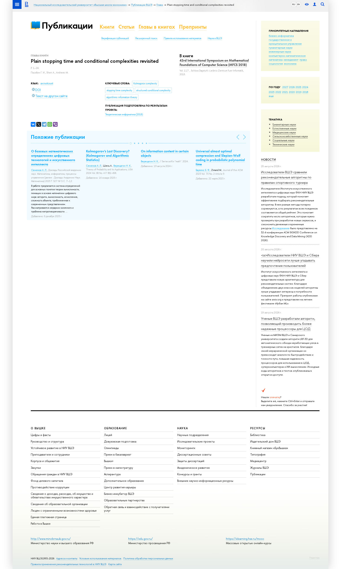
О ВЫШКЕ (38, 428)
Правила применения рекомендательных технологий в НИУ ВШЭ (68, 564)
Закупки (36, 468)
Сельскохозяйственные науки (290, 136)
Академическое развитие (193, 468)
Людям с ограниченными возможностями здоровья (63, 510)
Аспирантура (112, 474)
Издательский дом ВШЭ (265, 441)
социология (276, 63)
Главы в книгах (157, 26)
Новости (268, 159)
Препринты (193, 26)
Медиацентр (258, 461)
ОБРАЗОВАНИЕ (115, 428)
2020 (292, 92)
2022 (278, 92)
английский (47, 83)
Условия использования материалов (100, 558)
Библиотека (257, 435)
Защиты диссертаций (190, 461)
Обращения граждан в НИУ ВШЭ (51, 474)
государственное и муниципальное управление (285, 41)
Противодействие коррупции (50, 487)
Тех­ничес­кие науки (283, 144)
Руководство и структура (47, 441)
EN (298, 4)
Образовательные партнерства (124, 500)
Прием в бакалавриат (117, 454)
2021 (285, 92)
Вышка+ (109, 461)
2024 (305, 87)
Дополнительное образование (124, 481)
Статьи (126, 26)
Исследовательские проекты (196, 441)
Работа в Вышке (41, 523)
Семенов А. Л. (39, 170)
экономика (290, 63)
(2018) (124, 114)
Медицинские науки (284, 132)
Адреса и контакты (66, 558)
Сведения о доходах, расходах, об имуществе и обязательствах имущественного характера (62, 495)
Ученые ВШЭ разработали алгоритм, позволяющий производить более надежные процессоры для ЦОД (288, 323)
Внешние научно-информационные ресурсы (205, 481)
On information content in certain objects (165, 153)
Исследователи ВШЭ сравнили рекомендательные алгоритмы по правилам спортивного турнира (286, 177)
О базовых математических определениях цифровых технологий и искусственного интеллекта (53, 157)
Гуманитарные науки (284, 124)
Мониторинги (186, 448)
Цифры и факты (41, 435)
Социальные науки (283, 140)
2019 (299, 92)
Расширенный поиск (146, 38)
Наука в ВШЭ (215, 38)
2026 (292, 87)
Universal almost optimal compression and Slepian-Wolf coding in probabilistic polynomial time (220, 157)
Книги (107, 26)
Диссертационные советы (194, 454)
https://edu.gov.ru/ (140, 539)
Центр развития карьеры (120, 487)
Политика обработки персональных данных (148, 558)
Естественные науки (284, 128)
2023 (271, 92)
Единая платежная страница (49, 517)
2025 (298, 87)
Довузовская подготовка (120, 441)
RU (293, 4)
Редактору (314, 557)
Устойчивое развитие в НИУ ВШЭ (52, 448)
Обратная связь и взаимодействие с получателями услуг (136, 508)
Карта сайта (115, 564)
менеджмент (291, 59)
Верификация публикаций (115, 38)
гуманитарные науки (280, 47)
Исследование (280, 228)
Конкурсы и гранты (189, 474)
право (303, 59)
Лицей (108, 435)
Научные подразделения (193, 435)
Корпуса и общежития (45, 461)
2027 (285, 87)
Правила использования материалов (182, 38)
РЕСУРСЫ (257, 428)
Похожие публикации (58, 136)
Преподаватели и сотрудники (50, 454)
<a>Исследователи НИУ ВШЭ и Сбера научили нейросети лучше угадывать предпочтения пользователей (290, 260)
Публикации (67, 25)
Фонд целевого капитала (47, 481)
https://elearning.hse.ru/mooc (245, 539)
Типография (257, 454)
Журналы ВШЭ (259, 468)
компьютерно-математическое (287, 55)
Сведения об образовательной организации (59, 504)
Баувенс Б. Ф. (203, 170)
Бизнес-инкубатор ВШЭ (119, 494)
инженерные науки (280, 51)
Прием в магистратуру (118, 468)
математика (276, 59)
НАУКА (182, 428)
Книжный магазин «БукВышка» (269, 448)
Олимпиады (111, 448)
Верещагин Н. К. (122, 165)
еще (271, 96)
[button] (131, 143)
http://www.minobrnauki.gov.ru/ (51, 539)
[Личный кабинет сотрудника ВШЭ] (315, 4)
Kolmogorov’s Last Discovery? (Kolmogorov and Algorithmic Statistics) (107, 155)
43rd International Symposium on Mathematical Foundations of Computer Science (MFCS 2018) (214, 62)
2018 (305, 92)
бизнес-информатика (281, 35)
